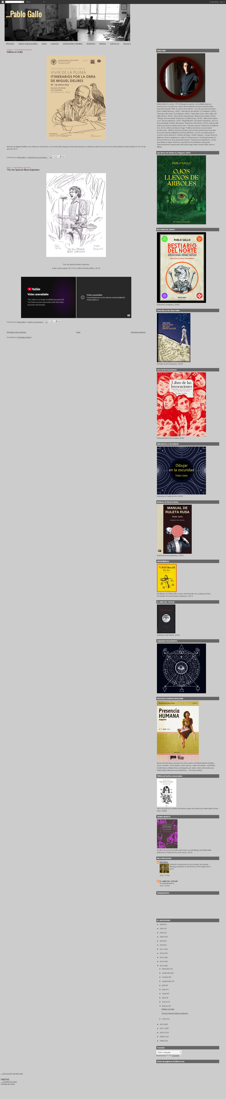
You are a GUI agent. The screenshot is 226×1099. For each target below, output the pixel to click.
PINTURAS (10, 44)
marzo (165, 1002)
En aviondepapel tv (167, 883)
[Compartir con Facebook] (61, 156)
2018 (162, 945)
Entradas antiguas (138, 332)
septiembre (167, 981)
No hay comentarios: (40, 157)
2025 (162, 928)
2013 (162, 966)
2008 (162, 1041)
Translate (175, 1056)
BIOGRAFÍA (91, 44)
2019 (162, 941)
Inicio (78, 332)
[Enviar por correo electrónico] (53, 156)
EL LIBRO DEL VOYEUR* (169, 881)
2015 (162, 957)
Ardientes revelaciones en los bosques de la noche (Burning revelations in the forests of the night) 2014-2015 (190, 866)
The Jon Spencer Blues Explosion (23, 169)
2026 (162, 924)
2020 (162, 937)
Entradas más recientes (16, 332)
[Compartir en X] (58, 156)
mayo (164, 993)
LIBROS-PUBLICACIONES (28, 44)
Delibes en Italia (15, 52)
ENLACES (127, 44)
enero (164, 1019)
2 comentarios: (38, 322)
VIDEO (44, 44)
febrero (165, 1006)
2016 (162, 953)
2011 (162, 1028)
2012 (162, 1024)
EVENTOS (55, 44)
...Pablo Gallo (24, 13)
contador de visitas (8, 1084)
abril (164, 998)
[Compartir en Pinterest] (63, 156)
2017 (162, 949)
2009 (162, 1037)
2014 (162, 961)
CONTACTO (114, 44)
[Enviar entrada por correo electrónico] (50, 157)
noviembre (166, 973)
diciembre (166, 969)
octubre (165, 977)
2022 (162, 933)
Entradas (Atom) (24, 337)
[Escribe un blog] (56, 156)
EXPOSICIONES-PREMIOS (73, 44)
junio (164, 989)
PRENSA (102, 44)
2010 (162, 1032)
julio (164, 985)
